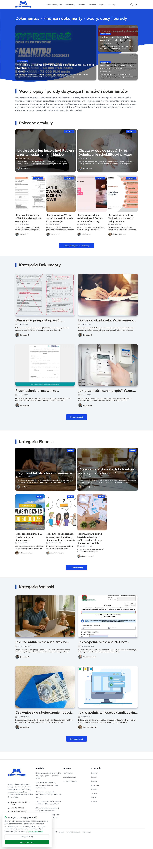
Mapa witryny (87, 832)
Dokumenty (70, 4)
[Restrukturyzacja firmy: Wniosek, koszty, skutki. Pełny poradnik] (123, 193)
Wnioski (92, 4)
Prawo (93, 777)
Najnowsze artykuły (54, 4)
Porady (94, 781)
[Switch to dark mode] (136, 4)
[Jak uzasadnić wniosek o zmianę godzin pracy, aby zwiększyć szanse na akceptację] (45, 616)
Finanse (82, 4)
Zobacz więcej (76, 417)
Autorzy (67, 768)
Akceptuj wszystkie (27, 842)
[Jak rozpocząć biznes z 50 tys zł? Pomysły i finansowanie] (30, 512)
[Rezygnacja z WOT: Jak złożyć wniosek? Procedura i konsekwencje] (61, 193)
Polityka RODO (59, 832)
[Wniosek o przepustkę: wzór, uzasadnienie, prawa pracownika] (45, 295)
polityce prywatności (35, 831)
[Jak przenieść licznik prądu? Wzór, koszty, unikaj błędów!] (108, 365)
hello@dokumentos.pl (18, 811)
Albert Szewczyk (89, 657)
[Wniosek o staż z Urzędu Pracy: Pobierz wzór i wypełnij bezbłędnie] (118, 67)
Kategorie (96, 768)
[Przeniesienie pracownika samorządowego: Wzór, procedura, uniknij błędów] (45, 365)
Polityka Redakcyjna (73, 832)
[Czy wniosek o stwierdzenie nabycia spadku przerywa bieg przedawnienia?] (45, 687)
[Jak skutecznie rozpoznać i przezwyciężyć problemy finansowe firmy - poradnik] (61, 512)
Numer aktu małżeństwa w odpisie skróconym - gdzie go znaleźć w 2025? (48, 775)
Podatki (94, 773)
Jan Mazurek (25, 168)
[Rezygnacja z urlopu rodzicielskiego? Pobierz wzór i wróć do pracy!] (92, 193)
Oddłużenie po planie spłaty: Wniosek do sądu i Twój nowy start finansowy (115, 40)
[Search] (131, 4)
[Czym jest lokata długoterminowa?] (45, 469)
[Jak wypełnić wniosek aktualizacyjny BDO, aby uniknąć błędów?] (108, 687)
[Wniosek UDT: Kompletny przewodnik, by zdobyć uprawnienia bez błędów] (55, 52)
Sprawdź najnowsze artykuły (76, 246)
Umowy (112, 4)
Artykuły (40, 768)
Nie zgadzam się (27, 837)
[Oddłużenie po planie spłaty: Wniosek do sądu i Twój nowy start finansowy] (118, 38)
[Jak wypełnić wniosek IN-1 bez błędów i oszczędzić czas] (108, 616)
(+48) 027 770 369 (17, 808)
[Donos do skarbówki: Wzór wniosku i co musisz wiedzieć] (108, 295)
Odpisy (102, 4)
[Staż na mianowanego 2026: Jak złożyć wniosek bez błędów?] (30, 193)
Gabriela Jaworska (89, 487)
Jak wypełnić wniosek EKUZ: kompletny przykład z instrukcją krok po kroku (47, 785)
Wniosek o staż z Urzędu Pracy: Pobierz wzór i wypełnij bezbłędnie (116, 68)
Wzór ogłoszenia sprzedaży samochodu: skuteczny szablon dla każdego (48, 794)
